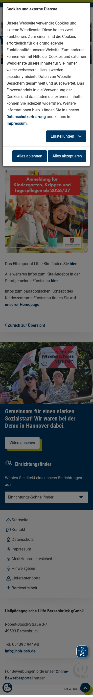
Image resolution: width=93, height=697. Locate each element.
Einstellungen (63, 136)
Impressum (16, 123)
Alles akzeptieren (67, 156)
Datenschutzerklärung (26, 116)
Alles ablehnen (29, 156)
